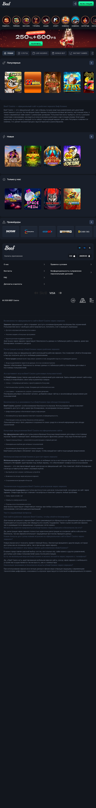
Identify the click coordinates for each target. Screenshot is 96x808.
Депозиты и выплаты (13, 284)
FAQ (5, 277)
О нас (6, 264)
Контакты (8, 271)
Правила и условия (59, 264)
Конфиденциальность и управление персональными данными (66, 272)
